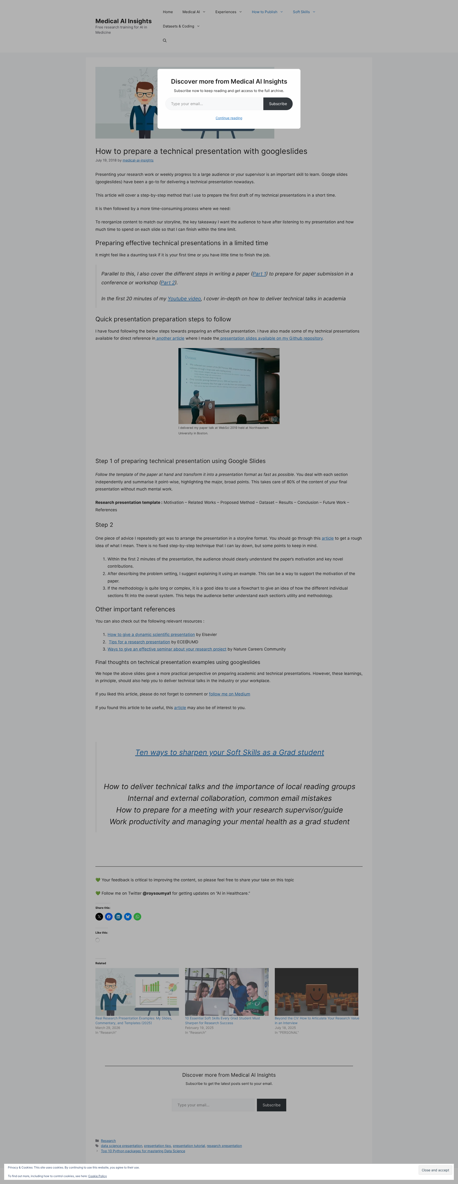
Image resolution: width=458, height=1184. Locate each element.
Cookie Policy (97, 1176)
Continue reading (229, 118)
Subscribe (278, 103)
